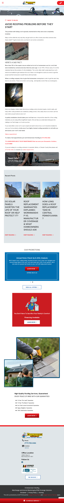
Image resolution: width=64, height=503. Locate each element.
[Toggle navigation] (2, 3)
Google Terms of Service (50, 495)
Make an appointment (11, 134)
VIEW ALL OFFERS (31, 287)
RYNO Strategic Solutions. (44, 490)
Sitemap (41, 492)
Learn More (31, 269)
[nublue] (29, 3)
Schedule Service (32, 501)
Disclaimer (23, 492)
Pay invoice (32, 477)
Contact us (50, 160)
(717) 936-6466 (46, 138)
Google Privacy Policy (34, 495)
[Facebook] (22, 462)
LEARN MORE (31, 322)
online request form (28, 150)
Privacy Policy (32, 492)
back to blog (12, 20)
